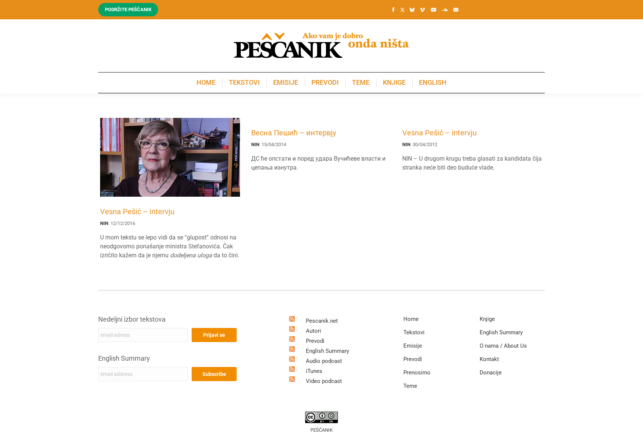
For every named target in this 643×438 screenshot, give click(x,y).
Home (411, 319)
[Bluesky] (412, 10)
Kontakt (489, 359)
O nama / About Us (503, 345)
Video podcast (324, 381)
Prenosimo (417, 372)
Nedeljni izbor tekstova (132, 319)
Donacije (491, 372)
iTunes (314, 371)
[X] (402, 10)
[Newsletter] (456, 10)
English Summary (124, 358)
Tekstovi (414, 332)
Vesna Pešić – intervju (137, 211)
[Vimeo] (422, 10)
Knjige (487, 319)
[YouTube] (433, 10)
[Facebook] (393, 10)
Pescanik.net (322, 321)
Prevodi (315, 341)
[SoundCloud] (445, 10)
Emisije (412, 345)
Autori (313, 331)
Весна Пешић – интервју (293, 132)
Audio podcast (324, 361)
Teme (410, 386)
